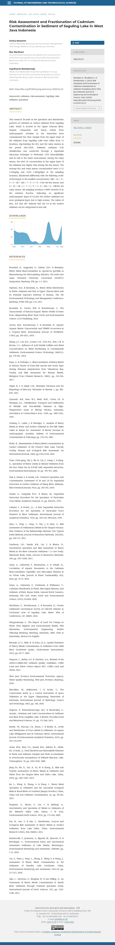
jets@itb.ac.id (61, 919)
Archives (22, 14)
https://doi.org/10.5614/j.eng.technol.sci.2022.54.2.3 (38, 89)
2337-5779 (51, 922)
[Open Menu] (9, 3)
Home (12, 14)
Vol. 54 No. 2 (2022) (37, 14)
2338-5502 (69, 922)
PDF (76, 43)
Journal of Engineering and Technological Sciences (44, 3)
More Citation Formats (85, 108)
